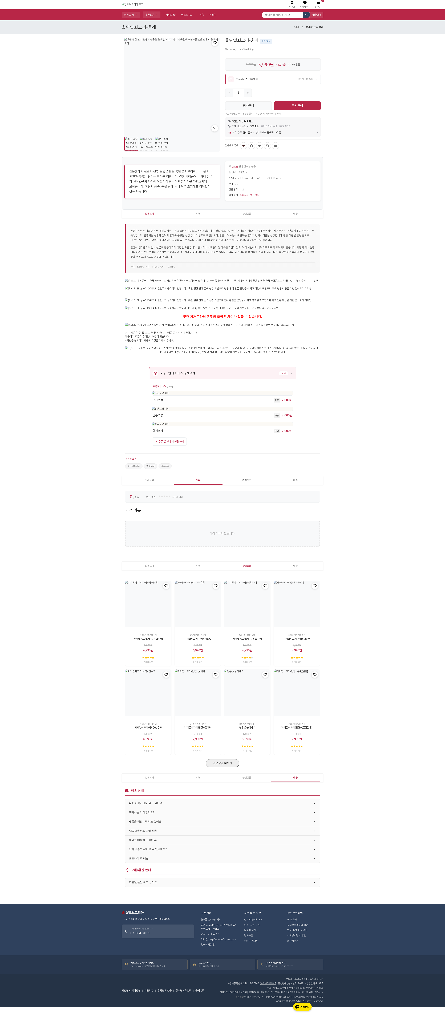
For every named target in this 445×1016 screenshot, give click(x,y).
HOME (296, 27)
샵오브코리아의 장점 (297, 925)
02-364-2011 (140, 933)
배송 (295, 213)
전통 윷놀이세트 (247, 727)
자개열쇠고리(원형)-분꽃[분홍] (296, 727)
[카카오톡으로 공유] (243, 145)
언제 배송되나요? (253, 919)
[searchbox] (282, 15)
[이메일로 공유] (275, 145)
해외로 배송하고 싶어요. (143, 839)
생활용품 (244, 195)
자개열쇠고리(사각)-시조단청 (148, 638)
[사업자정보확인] (268, 983)
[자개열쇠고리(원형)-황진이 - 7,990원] (297, 604)
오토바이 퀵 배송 (138, 858)
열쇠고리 (254, 195)
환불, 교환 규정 (252, 925)
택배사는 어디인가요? (141, 812)
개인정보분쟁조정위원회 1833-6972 (308, 997)
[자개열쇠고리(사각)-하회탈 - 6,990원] (198, 604)
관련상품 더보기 (222, 763)
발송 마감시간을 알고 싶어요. (146, 803)
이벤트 (212, 15)
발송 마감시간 (251, 930)
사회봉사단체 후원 (296, 935)
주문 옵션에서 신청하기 (171, 441)
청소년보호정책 (183, 990)
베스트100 (186, 15)
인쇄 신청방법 (251, 941)
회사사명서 (292, 941)
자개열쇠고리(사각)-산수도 (148, 727)
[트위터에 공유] (259, 145)
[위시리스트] (215, 42)
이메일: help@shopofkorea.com (218, 939)
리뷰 (202, 15)
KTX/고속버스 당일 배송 (143, 830)
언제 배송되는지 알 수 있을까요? (148, 849)
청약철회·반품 (164, 990)
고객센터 (206, 913)
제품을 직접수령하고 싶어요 (145, 821)
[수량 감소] (229, 93)
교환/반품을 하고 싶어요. (143, 882)
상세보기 (149, 213)
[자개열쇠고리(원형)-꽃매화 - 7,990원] (198, 693)
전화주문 (248, 935)
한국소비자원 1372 (252, 997)
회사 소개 (292, 919)
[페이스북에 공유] (251, 145)
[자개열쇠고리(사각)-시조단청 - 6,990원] (148, 604)
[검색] (306, 15)
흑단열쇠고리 (134, 466)
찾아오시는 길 (208, 944)
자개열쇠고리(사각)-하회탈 (197, 638)
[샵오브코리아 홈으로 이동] (132, 4)
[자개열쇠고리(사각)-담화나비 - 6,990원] (247, 604)
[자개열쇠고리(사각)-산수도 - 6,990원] (148, 693)
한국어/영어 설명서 (297, 930)
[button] (304, 4)
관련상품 (246, 213)
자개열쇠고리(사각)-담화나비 (247, 638)
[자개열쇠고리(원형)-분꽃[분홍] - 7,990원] (297, 693)
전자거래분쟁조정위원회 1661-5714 (277, 997)
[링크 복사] (267, 145)
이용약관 (148, 990)
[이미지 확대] (214, 128)
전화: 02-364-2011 (211, 934)
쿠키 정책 (200, 990)
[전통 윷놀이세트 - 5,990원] (247, 693)
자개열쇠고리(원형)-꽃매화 (197, 727)
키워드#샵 (171, 15)
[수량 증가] (248, 93)
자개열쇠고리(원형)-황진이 (296, 638)
